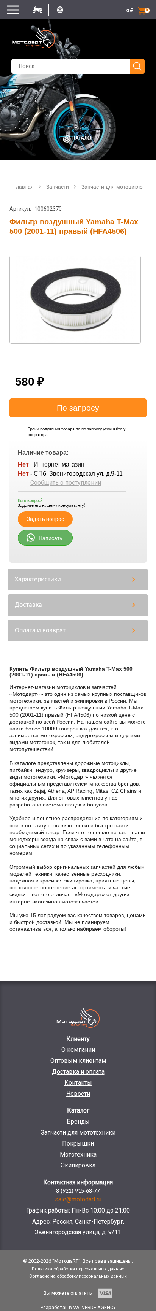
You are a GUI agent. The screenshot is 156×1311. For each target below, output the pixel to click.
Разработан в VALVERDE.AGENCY (78, 1307)
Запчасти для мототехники (78, 1132)
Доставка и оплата (78, 1071)
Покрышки (78, 1143)
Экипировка (78, 1165)
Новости (78, 1093)
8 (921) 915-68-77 (78, 1191)
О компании (78, 1049)
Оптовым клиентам (78, 1060)
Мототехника (78, 1154)
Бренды (78, 1121)
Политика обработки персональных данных (78, 1268)
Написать (50, 538)
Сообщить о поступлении (65, 482)
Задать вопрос (45, 519)
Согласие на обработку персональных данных (78, 1276)
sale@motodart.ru (78, 1199)
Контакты (78, 1082)
